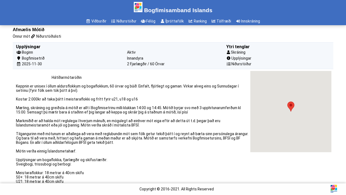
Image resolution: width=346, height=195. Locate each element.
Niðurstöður (241, 64)
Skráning (238, 52)
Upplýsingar (241, 58)
